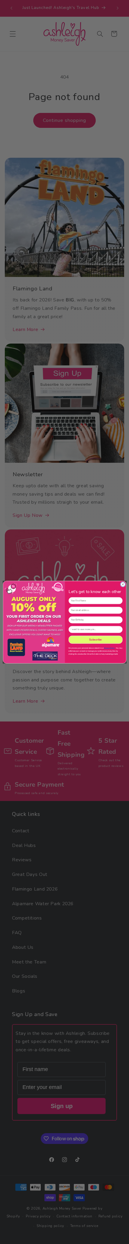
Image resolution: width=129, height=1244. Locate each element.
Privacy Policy (109, 648)
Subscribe (95, 639)
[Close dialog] (122, 584)
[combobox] (94, 629)
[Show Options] (119, 629)
